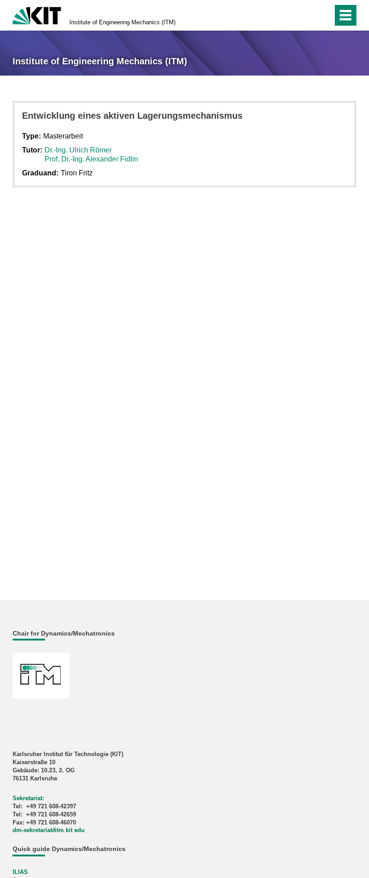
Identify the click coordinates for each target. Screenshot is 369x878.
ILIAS (20, 872)
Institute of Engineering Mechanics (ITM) (122, 22)
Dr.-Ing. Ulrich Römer (78, 150)
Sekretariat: (28, 798)
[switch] (306, 15)
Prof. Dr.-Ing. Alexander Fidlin (91, 159)
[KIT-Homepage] (37, 14)
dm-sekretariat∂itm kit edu (49, 830)
